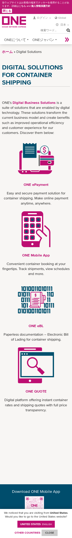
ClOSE (49, 532)
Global (62, 17)
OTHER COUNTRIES (27, 532)
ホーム (7, 52)
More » (67, 39)
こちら (22, 6)
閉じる (7, 10)
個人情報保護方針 (40, 6)
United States (36, 524)
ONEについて (15, 40)
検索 (67, 30)
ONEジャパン (43, 40)
